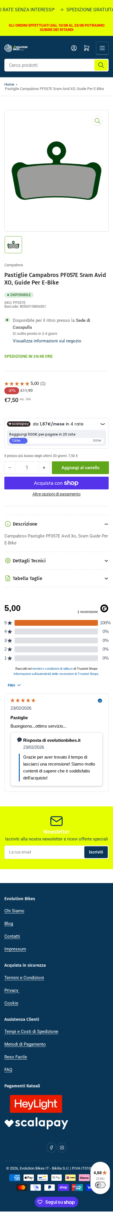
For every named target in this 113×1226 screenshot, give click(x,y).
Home (9, 84)
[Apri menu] (102, 48)
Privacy (11, 990)
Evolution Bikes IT (34, 1168)
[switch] (100, 1185)
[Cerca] (101, 65)
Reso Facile (15, 1057)
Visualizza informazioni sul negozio (47, 341)
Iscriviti (96, 852)
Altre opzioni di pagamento (56, 494)
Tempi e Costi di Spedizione (31, 1031)
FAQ (8, 1069)
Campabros (13, 265)
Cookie (11, 1003)
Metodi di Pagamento (25, 1044)
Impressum (15, 949)
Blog (8, 923)
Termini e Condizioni (24, 977)
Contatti (12, 936)
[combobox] (56, 65)
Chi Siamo (14, 910)
